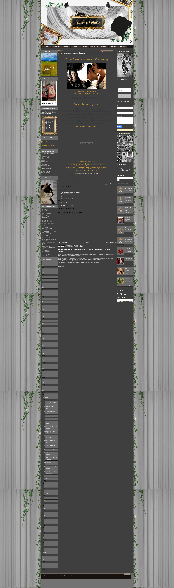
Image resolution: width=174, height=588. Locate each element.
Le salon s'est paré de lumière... (50, 453)
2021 (43, 302)
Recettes (66, 46)
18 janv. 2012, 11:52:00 (67, 205)
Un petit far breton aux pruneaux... (50, 472)
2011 (43, 375)
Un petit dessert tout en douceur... (51, 427)
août (44, 501)
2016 (43, 338)
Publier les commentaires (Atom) (73, 245)
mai (44, 523)
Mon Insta (122, 46)
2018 (43, 324)
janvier (45, 552)
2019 (43, 316)
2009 (43, 390)
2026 (43, 265)
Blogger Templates (70, 575)
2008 (43, 559)
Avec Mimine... (48, 419)
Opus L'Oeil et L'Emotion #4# (128, 229)
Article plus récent (62, 242)
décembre (46, 397)
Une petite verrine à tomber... (50, 446)
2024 (43, 280)
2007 (43, 567)
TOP (110, 183)
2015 (43, 346)
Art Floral (84, 46)
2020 (43, 309)
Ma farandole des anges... (49, 422)
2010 (43, 382)
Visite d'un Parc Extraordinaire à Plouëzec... (128, 282)
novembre (46, 478)
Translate (130, 301)
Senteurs (75, 46)
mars (44, 537)
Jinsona (50, 575)
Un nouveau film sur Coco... (50, 412)
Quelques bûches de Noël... (50, 441)
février (45, 545)
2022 (43, 294)
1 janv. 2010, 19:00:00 (67, 199)
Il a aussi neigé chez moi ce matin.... (50, 432)
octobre (45, 486)
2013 (43, 360)
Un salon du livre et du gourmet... (50, 467)
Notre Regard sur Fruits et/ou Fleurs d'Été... (48, 112)
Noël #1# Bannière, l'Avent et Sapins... (127, 271)
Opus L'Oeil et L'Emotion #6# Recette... (128, 210)
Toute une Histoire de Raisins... (128, 219)
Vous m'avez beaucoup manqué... (51, 458)
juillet (45, 508)
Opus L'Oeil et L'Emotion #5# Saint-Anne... (128, 199)
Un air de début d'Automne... (128, 249)
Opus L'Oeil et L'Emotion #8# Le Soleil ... (128, 240)
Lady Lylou (113, 46)
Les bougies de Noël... (50, 450)
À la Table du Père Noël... (128, 259)
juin (44, 515)
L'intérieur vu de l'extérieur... (49, 436)
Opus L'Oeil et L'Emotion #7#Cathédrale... (128, 189)
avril (44, 530)
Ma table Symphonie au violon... (51, 407)
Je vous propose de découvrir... (50, 463)
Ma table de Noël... (49, 416)
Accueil (46, 46)
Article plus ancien (111, 242)
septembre (46, 493)
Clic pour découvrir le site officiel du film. (86, 173)
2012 (43, 368)
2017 (43, 331)
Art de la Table (56, 46)
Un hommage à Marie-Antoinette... (50, 402)
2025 (43, 272)
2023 (43, 287)
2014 (43, 353)
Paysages (103, 46)
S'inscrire (125, 96)
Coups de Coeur (94, 46)
